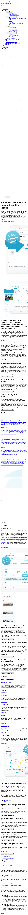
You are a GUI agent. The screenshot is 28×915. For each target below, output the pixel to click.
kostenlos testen (4, 547)
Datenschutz (6, 859)
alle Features (11, 221)
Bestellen (5, 47)
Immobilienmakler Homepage (13, 43)
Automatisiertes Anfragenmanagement (17, 18)
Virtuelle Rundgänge (14, 30)
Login (4, 48)
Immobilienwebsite (5, 542)
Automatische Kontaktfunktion (16, 23)
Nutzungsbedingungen (8, 858)
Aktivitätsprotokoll (13, 35)
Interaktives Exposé (13, 29)
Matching (11, 22)
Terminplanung (12, 13)
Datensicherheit (12, 36)
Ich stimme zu (8, 875)
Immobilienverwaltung (14, 15)
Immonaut (5, 7)
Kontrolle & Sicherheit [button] (11, 32)
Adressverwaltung (13, 14)
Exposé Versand (13, 27)
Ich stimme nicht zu (9, 877)
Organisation (4, 695)
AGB (4, 861)
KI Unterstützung (5, 735)
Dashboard (11, 34)
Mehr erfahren (4, 692)
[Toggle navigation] (1, 5)
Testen (4, 45)
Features (5, 10)
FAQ (7, 44)
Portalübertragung (5, 726)
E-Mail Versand (12, 19)
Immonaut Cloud (10, 40)
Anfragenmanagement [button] (11, 17)
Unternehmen (6, 856)
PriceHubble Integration (11, 42)
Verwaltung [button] (9, 11)
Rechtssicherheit (13, 31)
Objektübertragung (10, 38)
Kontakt (5, 801)
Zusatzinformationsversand (15, 24)
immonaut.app (10, 786)
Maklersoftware (11, 789)
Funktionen (3, 789)
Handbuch (5, 9)
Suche (10, 21)
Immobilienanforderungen (7, 704)
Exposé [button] (8, 26)
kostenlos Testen (4, 221)
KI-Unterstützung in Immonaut (13, 39)
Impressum (5, 863)
